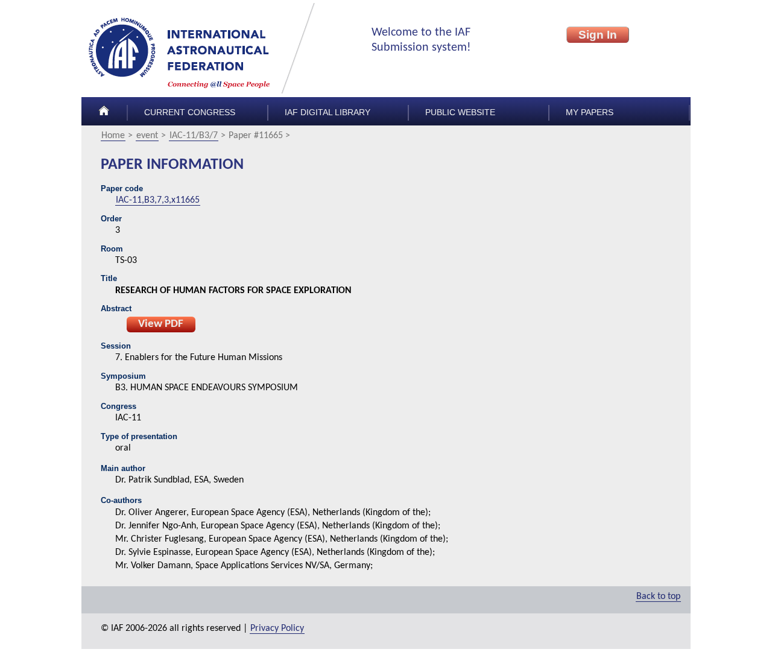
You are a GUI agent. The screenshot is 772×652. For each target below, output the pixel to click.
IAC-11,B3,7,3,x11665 (158, 200)
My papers (589, 112)
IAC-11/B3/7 (193, 136)
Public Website (460, 112)
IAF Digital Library (327, 112)
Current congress (189, 112)
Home (113, 136)
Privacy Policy (277, 628)
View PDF (160, 324)
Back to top (658, 596)
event (147, 136)
